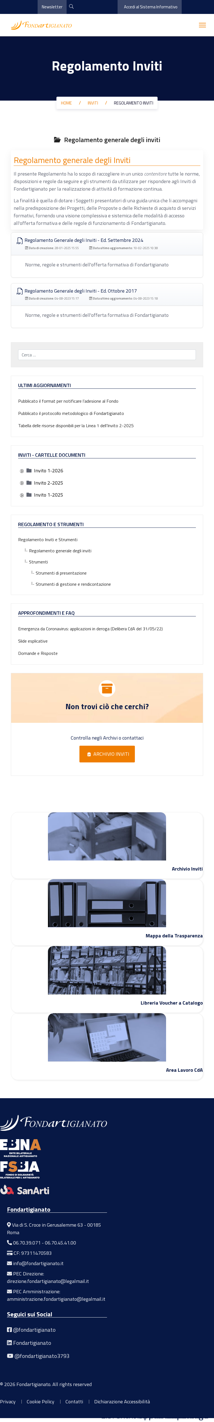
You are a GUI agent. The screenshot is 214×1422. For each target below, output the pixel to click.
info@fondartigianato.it (38, 1263)
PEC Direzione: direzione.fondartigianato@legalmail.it (48, 1277)
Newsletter (52, 7)
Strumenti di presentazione (59, 573)
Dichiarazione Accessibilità (122, 1401)
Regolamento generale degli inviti (58, 550)
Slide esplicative (33, 641)
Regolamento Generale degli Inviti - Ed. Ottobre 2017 (80, 291)
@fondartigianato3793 (41, 1355)
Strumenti (36, 561)
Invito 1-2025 (48, 495)
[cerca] (71, 7)
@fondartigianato (34, 1329)
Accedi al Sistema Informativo (150, 7)
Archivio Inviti (111, 754)
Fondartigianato (32, 1342)
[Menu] (202, 25)
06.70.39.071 (27, 1242)
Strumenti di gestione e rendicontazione (71, 584)
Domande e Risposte (38, 653)
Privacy (8, 1401)
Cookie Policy (40, 1401)
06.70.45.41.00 (60, 1242)
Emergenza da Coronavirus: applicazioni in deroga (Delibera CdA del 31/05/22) (90, 628)
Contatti (74, 1401)
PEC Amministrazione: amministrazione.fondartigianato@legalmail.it (56, 1295)
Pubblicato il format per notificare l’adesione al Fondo (68, 401)
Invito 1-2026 (48, 470)
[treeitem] (48, 470)
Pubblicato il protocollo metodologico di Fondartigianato (71, 413)
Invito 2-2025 (48, 483)
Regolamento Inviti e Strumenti (47, 539)
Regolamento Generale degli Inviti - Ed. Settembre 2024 (83, 240)
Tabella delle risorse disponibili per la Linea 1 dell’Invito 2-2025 (76, 425)
